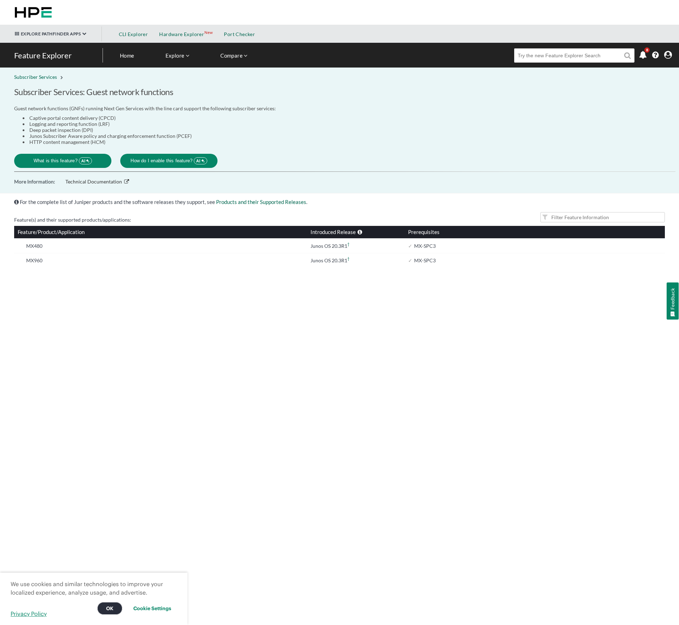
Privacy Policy (29, 613)
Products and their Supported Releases (261, 202)
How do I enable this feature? (165, 160)
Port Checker (239, 34)
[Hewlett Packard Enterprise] (32, 12)
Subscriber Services (35, 77)
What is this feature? (60, 160)
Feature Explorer (43, 55)
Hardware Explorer (181, 34)
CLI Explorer (133, 34)
